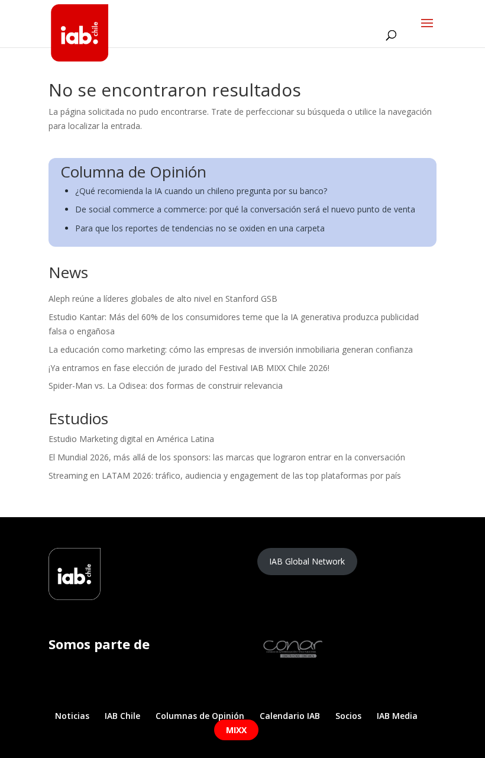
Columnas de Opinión (200, 715)
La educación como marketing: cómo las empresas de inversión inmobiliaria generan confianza (230, 349)
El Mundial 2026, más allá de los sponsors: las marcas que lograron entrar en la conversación (226, 457)
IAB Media (397, 715)
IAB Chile (122, 715)
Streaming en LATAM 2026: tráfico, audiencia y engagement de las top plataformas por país (224, 475)
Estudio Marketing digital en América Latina (131, 438)
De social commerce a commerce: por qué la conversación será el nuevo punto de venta (245, 209)
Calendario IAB (290, 715)
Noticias (72, 715)
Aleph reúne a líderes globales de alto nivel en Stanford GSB (162, 298)
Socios (348, 715)
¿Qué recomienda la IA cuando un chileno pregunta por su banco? (201, 190)
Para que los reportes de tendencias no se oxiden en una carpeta (200, 228)
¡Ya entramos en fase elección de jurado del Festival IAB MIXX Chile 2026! (188, 367)
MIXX (236, 730)
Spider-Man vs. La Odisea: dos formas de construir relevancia (165, 385)
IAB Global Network (307, 561)
